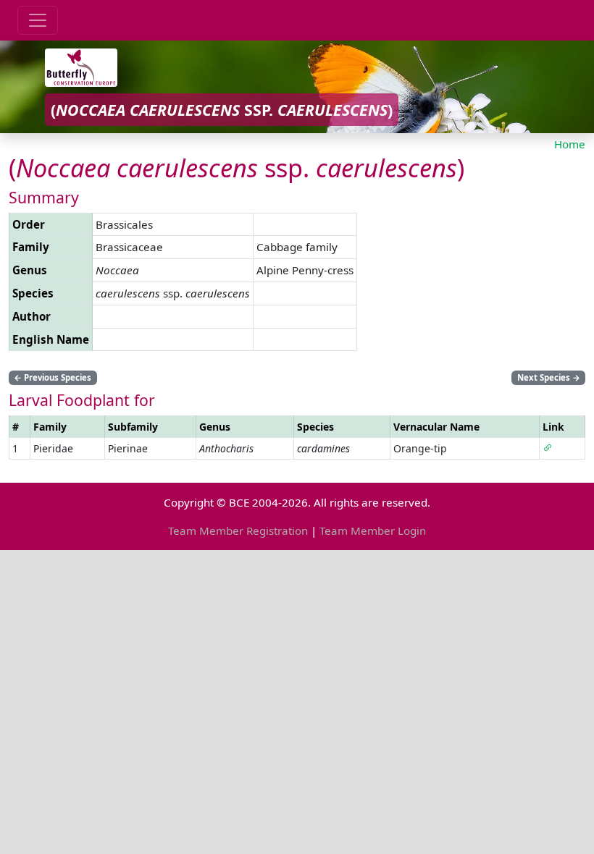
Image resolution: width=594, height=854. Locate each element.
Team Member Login (372, 530)
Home (569, 144)
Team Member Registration (238, 530)
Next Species (548, 377)
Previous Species (52, 377)
